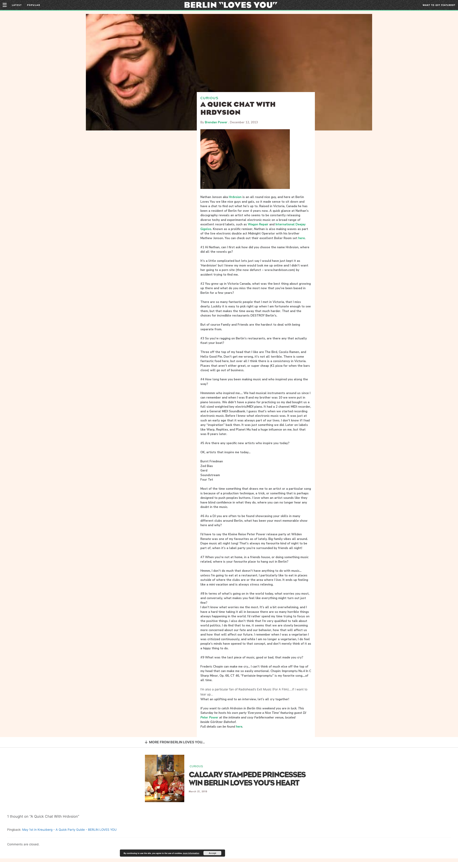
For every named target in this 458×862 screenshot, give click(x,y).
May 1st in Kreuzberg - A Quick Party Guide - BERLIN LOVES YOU (69, 829)
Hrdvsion (235, 197)
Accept (212, 853)
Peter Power (209, 717)
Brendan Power (216, 122)
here (301, 238)
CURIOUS (209, 98)
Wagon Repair (258, 224)
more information (191, 853)
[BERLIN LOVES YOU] (230, 4)
